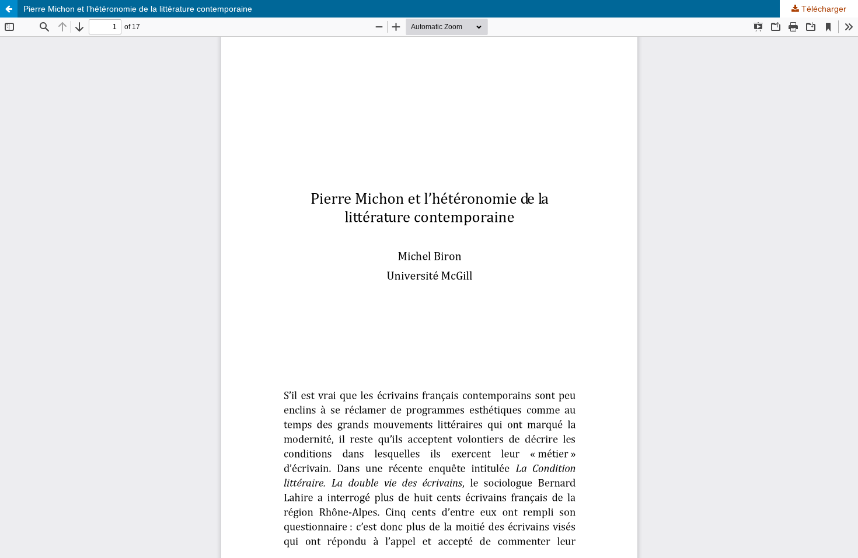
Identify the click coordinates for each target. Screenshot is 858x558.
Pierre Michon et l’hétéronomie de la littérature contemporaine (137, 8)
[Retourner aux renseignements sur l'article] (9, 9)
